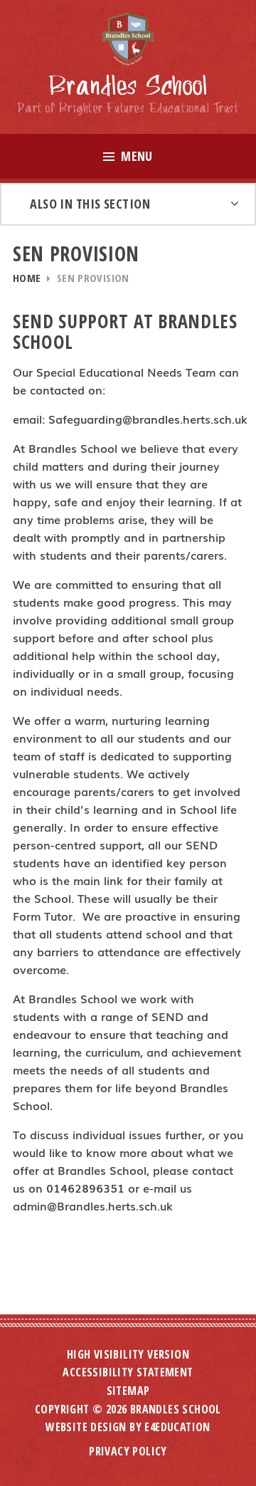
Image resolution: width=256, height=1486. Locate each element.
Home (27, 278)
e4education (177, 1427)
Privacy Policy (128, 1451)
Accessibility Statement (128, 1372)
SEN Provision (93, 278)
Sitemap (128, 1390)
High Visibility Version (128, 1354)
